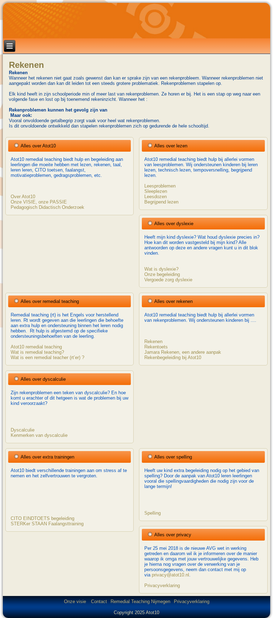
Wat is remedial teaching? (37, 352)
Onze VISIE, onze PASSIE (39, 202)
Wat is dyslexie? (161, 269)
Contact (99, 601)
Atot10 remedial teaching (36, 346)
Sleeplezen (155, 191)
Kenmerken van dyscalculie (39, 435)
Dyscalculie (22, 430)
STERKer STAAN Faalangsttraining (47, 523)
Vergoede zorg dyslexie (168, 279)
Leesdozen (155, 196)
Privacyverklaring (162, 585)
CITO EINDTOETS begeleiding (42, 518)
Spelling (152, 513)
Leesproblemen (160, 186)
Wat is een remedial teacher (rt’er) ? (47, 357)
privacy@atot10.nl (170, 575)
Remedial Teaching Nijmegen (140, 601)
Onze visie (75, 601)
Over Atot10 (23, 196)
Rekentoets (156, 346)
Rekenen (26, 65)
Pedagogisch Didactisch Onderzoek (47, 207)
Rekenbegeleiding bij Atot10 (172, 357)
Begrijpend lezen (161, 202)
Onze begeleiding (162, 274)
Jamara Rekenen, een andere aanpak (182, 352)
